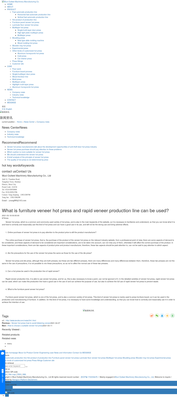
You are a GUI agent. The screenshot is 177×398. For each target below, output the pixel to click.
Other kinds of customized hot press (27, 50)
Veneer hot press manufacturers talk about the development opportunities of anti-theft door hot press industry (52, 146)
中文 (4, 109)
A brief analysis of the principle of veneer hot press (28, 157)
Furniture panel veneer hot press (25, 22)
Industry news (18, 94)
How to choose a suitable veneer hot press (25, 325)
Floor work (16, 69)
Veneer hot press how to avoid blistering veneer (31, 323)
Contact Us (77, 352)
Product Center (32, 352)
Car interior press (24, 58)
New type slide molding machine (30, 40)
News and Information (63, 352)
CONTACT (11, 100)
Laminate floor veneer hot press (25, 25)
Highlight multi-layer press (23, 84)
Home (19, 121)
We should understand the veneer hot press (25, 154)
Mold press (16, 79)
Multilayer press (23, 35)
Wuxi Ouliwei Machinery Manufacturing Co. (132, 377)
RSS (19, 374)
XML (24, 374)
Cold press (21, 56)
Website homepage (10, 352)
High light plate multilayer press (30, 32)
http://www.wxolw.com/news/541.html (21, 320)
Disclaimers (32, 379)
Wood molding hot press (27, 43)
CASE (9, 66)
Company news (18, 92)
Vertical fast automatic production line (32, 17)
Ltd (152, 377)
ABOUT (10, 6)
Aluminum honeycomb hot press (30, 53)
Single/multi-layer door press (29, 30)
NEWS (9, 89)
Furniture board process (22, 71)
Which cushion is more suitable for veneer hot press (28, 152)
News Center (29, 121)
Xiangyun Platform (19, 379)
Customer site (18, 63)
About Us (22, 352)
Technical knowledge (20, 97)
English (9, 109)
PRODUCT (11, 9)
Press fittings (17, 61)
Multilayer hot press (20, 27)
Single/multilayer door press (23, 74)
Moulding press (18, 37)
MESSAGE (11, 102)
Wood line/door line (20, 76)
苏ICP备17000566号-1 (90, 377)
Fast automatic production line (24, 12)
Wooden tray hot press (21, 45)
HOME (10, 4)
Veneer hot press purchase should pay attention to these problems (34, 149)
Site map (12, 374)
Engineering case (46, 352)
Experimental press (20, 48)
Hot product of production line (24, 19)
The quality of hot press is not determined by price (27, 159)
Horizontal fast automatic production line (33, 14)
